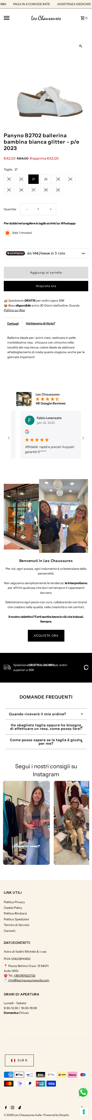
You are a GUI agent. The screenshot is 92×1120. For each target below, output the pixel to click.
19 (8, 179)
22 (45, 179)
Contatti (9, 931)
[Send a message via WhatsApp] (83, 1092)
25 (9, 190)
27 (33, 190)
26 (21, 190)
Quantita (10, 209)
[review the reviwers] (23, 432)
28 (45, 190)
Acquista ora (46, 286)
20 (21, 179)
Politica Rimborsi (15, 913)
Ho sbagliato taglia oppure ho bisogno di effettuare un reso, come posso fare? (46, 727)
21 (33, 179)
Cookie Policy (13, 908)
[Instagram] (12, 1108)
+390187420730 (24, 975)
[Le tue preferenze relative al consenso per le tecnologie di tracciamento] (83, 1111)
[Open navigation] (16, 18)
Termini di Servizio (16, 925)
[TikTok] (19, 1108)
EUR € (23, 1060)
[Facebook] (5, 1108)
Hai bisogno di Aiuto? (40, 323)
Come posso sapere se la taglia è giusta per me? (46, 742)
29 (58, 190)
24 (70, 179)
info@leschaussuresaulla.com (28, 980)
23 (58, 179)
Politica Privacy (14, 902)
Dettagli (13, 323)
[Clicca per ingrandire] (80, 46)
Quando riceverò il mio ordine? (37, 714)
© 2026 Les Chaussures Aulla (23, 1115)
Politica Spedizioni (16, 919)
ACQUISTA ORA (46, 635)
